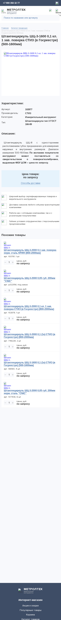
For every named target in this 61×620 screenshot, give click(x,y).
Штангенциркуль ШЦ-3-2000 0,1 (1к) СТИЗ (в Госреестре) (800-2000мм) (29, 335)
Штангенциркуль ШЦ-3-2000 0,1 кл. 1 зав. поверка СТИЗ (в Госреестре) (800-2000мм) (29, 307)
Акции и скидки (30, 605)
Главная (5, 28)
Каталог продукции (19, 28)
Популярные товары (30, 610)
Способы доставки (30, 183)
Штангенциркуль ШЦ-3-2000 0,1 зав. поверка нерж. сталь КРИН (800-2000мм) (30, 251)
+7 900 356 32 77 (11, 3)
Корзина (30, 614)
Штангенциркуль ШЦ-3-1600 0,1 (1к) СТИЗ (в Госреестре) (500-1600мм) (29, 364)
